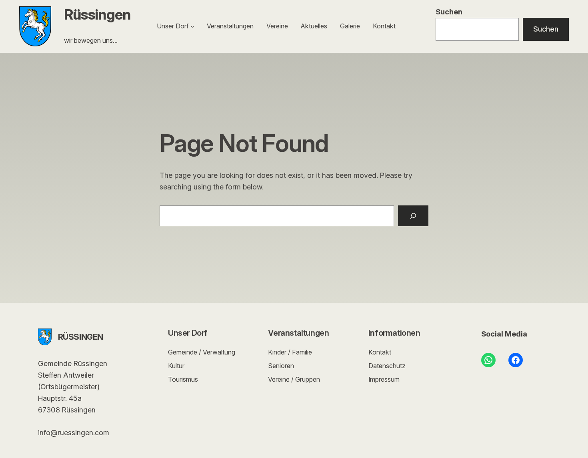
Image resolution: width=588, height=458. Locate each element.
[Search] (413, 215)
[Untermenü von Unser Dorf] (192, 26)
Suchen (449, 12)
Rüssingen (97, 14)
